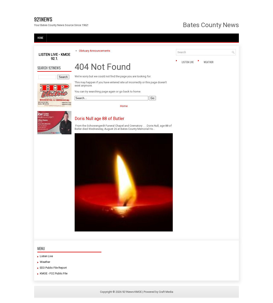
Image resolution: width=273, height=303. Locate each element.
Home (40, 38)
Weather (209, 62)
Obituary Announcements (94, 50)
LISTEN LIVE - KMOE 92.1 (54, 57)
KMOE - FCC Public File (53, 273)
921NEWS (43, 19)
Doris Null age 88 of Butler (99, 118)
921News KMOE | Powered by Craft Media (147, 291)
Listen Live (188, 62)
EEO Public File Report (53, 267)
